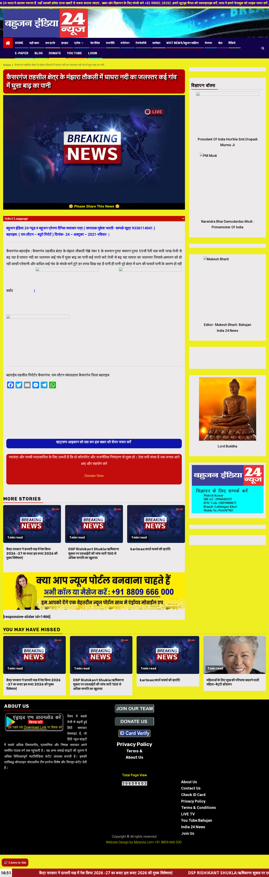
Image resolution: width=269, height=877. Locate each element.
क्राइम (64, 43)
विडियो (231, 43)
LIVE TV (188, 814)
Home (19, 43)
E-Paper (21, 53)
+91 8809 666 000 (168, 842)
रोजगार (208, 43)
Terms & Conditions (198, 807)
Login (92, 53)
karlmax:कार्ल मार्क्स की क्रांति (150, 549)
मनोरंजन (125, 43)
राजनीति (110, 43)
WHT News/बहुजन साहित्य (182, 43)
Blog (38, 53)
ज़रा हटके (50, 43)
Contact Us (190, 788)
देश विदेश (95, 43)
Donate (55, 53)
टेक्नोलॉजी (141, 43)
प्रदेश (77, 43)
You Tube (74, 53)
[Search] (262, 48)
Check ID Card (193, 794)
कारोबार (156, 43)
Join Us (187, 833)
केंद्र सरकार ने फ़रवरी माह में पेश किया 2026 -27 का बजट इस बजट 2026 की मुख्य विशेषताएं (32, 553)
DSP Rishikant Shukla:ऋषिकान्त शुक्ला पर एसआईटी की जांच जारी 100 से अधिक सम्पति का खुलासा (93, 553)
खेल (220, 43)
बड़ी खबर (34, 43)
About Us (189, 782)
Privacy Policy (193, 801)
